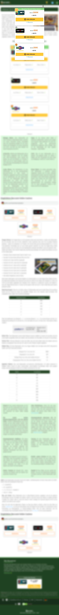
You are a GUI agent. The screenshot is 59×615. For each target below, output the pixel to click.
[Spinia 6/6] (20, 47)
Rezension (30, 22)
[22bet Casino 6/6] (20, 12)
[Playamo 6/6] (20, 30)
